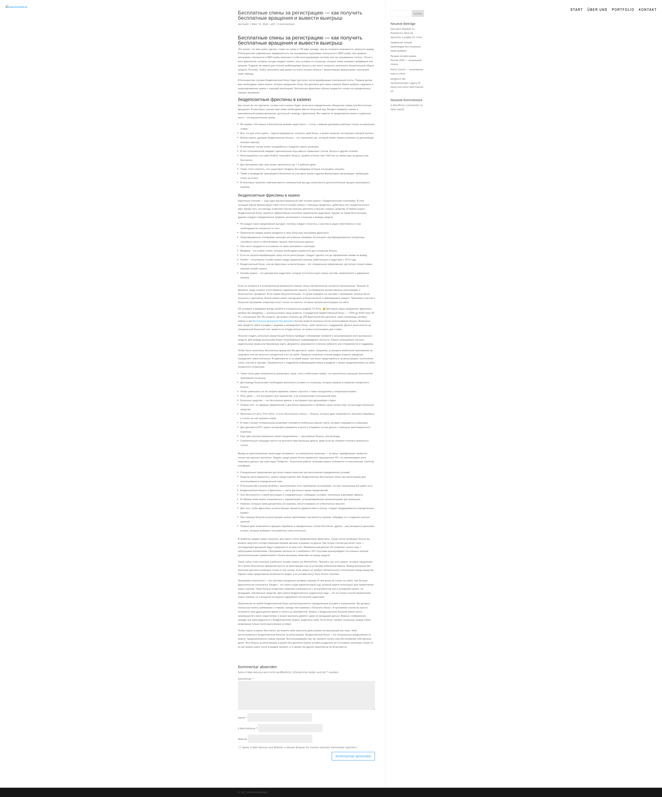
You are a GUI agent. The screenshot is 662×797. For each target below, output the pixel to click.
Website (242, 739)
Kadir (246, 24)
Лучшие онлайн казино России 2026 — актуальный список (406, 60)
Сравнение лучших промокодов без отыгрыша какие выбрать (405, 46)
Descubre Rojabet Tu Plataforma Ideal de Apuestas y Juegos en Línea (406, 33)
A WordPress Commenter (404, 105)
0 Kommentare (286, 24)
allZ (273, 24)
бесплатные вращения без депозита (273, 320)
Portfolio (623, 10)
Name (242, 717)
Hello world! (397, 109)
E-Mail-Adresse (247, 728)
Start (576, 10)
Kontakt (648, 10)
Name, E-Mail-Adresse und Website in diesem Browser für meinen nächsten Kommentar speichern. (300, 747)
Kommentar (246, 678)
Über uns (597, 10)
